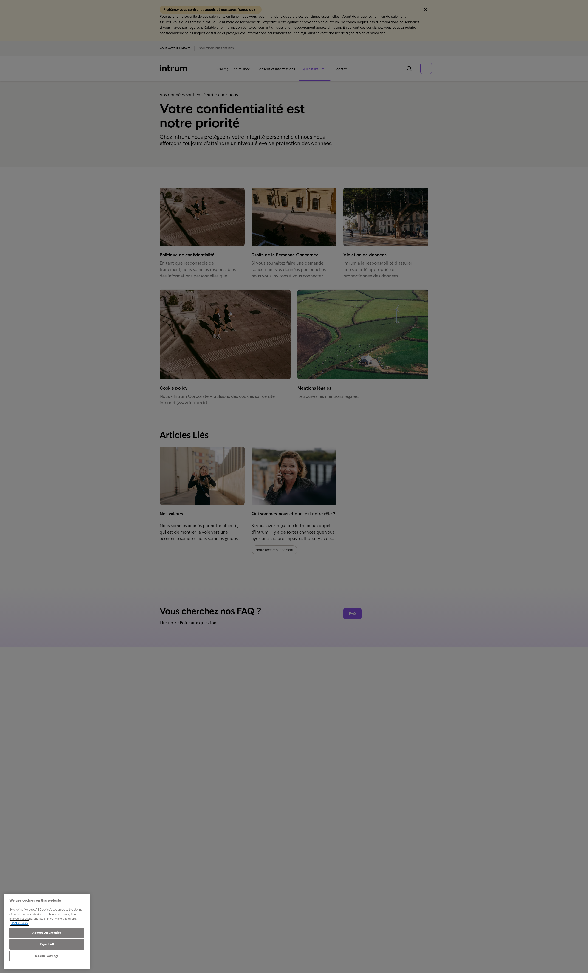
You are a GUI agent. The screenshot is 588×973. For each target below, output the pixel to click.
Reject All (47, 944)
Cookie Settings (47, 956)
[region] (47, 931)
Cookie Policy (19, 923)
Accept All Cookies (46, 932)
